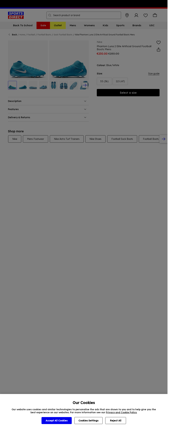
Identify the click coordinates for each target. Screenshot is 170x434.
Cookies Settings (88, 420)
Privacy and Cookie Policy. (121, 412)
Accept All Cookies (57, 420)
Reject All (115, 420)
